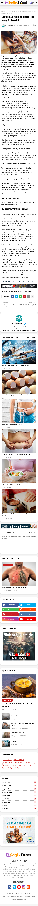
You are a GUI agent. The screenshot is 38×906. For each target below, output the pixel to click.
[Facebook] (12, 296)
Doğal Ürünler (8, 762)
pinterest (12, 614)
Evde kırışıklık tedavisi (17, 732)
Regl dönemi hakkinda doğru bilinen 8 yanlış (22, 724)
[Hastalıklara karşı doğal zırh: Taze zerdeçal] (19, 686)
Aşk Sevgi (19, 789)
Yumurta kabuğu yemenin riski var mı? (15, 395)
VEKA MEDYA (17, 324)
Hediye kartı (14, 741)
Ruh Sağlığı (28, 765)
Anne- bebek (19, 785)
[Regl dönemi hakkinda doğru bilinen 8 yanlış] (6, 725)
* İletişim (19, 893)
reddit (29, 609)
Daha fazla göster (30, 337)
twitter (29, 605)
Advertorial (19, 782)
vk (29, 614)
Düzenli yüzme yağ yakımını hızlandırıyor (15, 365)
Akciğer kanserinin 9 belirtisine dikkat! (14, 587)
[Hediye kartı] (6, 743)
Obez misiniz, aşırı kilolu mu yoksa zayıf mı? (16, 454)
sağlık (13, 769)
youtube (29, 619)
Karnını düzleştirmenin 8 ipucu (12, 424)
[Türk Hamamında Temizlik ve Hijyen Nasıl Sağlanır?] (6, 716)
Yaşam (6, 769)
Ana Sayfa (4, 11)
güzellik (19, 809)
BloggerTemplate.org (19, 900)
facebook (12, 605)
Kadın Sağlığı (17, 765)
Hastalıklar (7, 765)
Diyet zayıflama (16, 291)
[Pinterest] (24, 296)
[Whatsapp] (20, 296)
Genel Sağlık (13, 11)
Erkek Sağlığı (19, 762)
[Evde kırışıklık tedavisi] (6, 735)
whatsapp (11, 609)
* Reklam (28, 893)
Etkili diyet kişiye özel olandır (12, 484)
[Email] (28, 296)
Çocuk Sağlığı (23, 769)
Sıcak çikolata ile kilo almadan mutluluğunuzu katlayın (17, 514)
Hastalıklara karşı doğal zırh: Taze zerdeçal (18, 704)
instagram (11, 619)
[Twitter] (16, 296)
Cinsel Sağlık (7, 759)
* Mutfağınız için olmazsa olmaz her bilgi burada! (17, 281)
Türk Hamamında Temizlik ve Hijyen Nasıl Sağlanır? (23, 715)
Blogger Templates (17, 896)
